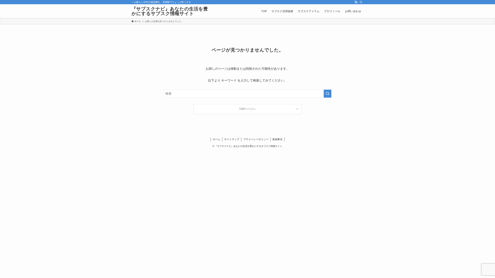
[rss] (355, 2)
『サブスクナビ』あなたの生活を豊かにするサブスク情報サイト (169, 11)
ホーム (216, 139)
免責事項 (277, 139)
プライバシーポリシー (255, 139)
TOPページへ (247, 108)
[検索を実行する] (327, 94)
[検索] (361, 2)
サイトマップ (231, 139)
